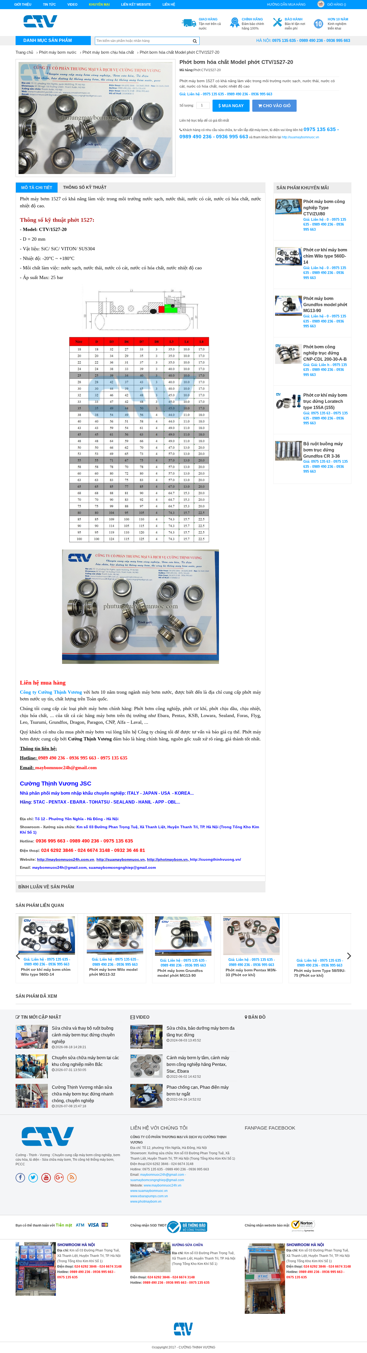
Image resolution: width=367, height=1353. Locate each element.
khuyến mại (99, 4)
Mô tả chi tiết (36, 187)
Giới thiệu (22, 4)
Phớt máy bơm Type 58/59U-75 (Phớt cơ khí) (320, 973)
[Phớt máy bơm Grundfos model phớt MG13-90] (288, 306)
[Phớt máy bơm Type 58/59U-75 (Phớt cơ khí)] (320, 936)
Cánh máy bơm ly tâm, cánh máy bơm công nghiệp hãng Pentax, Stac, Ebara (198, 1064)
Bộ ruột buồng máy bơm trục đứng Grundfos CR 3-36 (323, 450)
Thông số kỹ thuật (84, 187)
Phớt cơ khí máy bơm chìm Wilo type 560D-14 (325, 256)
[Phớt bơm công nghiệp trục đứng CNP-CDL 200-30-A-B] (288, 354)
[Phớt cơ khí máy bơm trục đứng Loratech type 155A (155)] (288, 402)
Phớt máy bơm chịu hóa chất (108, 52)
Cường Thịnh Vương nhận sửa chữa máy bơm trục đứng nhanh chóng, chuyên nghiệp (82, 1094)
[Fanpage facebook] (20, 1177)
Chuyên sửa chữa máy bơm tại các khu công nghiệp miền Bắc (85, 1061)
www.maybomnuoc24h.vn (162, 1185)
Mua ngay (232, 105)
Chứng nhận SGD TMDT (148, 1225)
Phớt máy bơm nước (58, 52)
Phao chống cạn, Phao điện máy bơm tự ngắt (198, 1090)
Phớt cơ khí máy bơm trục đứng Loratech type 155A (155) (325, 401)
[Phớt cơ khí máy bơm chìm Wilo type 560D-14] (288, 256)
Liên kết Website (136, 4)
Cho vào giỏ (276, 105)
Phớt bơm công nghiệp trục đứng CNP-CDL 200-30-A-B (325, 353)
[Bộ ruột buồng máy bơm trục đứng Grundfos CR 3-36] (288, 451)
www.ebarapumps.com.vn (149, 1196)
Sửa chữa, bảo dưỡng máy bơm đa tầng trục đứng (201, 1031)
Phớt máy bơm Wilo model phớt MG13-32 (113, 971)
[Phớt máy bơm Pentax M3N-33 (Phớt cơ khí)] (251, 935)
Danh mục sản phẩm (47, 40)
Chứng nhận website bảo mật (267, 1225)
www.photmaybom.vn (145, 1201)
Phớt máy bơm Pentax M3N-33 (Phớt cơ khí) (251, 972)
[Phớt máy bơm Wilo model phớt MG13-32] (115, 935)
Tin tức (49, 4)
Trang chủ (24, 52)
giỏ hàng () (336, 4)
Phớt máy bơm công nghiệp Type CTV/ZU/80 (324, 207)
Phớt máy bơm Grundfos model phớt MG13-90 (325, 304)
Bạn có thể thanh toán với (35, 1225)
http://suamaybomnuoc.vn (300, 137)
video (72, 4)
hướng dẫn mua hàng (286, 4)
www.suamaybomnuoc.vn (149, 1191)
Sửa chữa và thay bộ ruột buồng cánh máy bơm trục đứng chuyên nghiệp (83, 1035)
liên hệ (169, 4)
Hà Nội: (263, 40)
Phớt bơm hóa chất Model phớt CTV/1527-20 (179, 52)
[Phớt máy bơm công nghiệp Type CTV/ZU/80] (288, 206)
